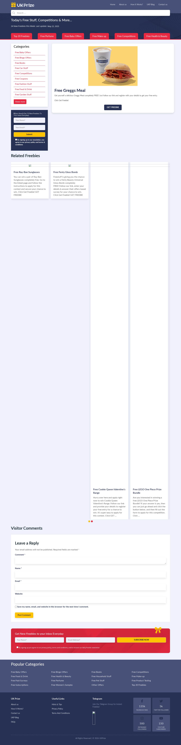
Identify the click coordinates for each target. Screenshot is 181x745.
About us (123, 5)
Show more (20, 102)
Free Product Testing (141, 681)
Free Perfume (47, 36)
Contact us (162, 5)
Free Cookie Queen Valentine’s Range (109, 491)
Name (18, 568)
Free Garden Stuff (23, 95)
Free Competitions (126, 36)
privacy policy (46, 647)
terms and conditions (60, 647)
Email (18, 581)
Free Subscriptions (19, 685)
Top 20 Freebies (21, 36)
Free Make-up (99, 36)
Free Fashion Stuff (23, 84)
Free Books (20, 63)
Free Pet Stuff (98, 681)
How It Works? (137, 5)
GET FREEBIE (113, 107)
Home (112, 5)
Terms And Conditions (61, 713)
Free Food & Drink (23, 89)
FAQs (13, 722)
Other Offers (98, 685)
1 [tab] (89, 521)
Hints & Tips (57, 704)
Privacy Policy (57, 709)
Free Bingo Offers (23, 58)
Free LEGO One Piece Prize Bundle (147, 491)
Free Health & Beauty (156, 36)
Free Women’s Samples (62, 685)
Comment (20, 555)
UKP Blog (150, 5)
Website (19, 594)
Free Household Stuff (101, 676)
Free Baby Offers (73, 36)
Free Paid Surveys (19, 681)
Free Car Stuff (21, 68)
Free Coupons (21, 79)
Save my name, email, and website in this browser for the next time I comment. (53, 607)
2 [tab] (92, 521)
